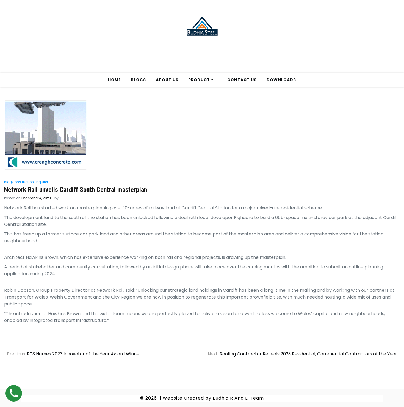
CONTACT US (242, 80)
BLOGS (138, 80)
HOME (114, 80)
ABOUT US (167, 80)
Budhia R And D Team (238, 398)
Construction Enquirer (30, 181)
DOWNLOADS (281, 80)
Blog (8, 181)
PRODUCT (199, 80)
